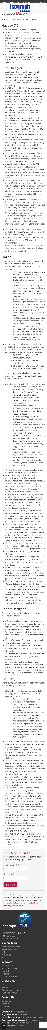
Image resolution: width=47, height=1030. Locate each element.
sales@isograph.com (11, 938)
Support (5, 974)
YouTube (5, 1006)
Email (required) (11, 865)
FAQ (3, 984)
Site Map (5, 987)
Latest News (7, 971)
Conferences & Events (11, 976)
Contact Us (6, 1001)
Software (12, 19)
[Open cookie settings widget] (4, 1026)
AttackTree (6, 955)
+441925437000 (8, 936)
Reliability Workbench (11, 946)
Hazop (21, 19)
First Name (8, 874)
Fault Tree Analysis (10, 993)
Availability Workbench (11, 949)
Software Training (9, 968)
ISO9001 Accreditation (11, 990)
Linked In (5, 1003)
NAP (3, 952)
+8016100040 (7, 933)
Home (4, 19)
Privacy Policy (7, 965)
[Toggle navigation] (43, 9)
